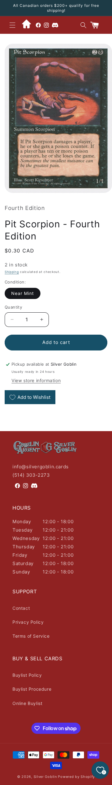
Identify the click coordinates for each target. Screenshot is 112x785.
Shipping (12, 272)
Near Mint (22, 293)
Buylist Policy (27, 675)
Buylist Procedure (31, 689)
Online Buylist (27, 703)
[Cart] (97, 25)
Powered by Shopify (76, 776)
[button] (12, 25)
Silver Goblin (45, 776)
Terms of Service (31, 636)
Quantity (13, 307)
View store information (36, 380)
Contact (21, 608)
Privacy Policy (28, 622)
